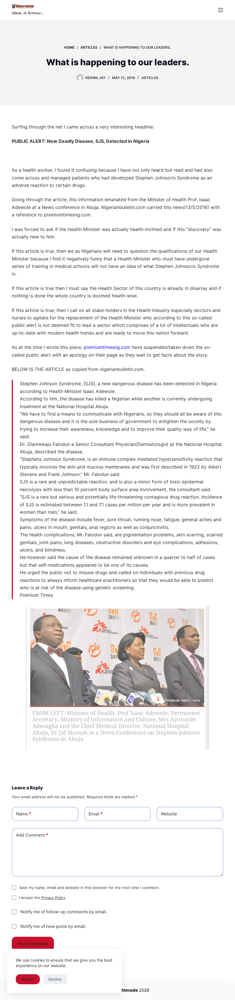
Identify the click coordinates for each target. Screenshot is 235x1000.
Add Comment (32, 835)
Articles (150, 78)
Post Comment (32, 943)
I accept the (42, 897)
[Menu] (220, 10)
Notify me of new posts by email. (53, 926)
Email (96, 814)
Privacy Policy (53, 897)
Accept (27, 979)
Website (169, 814)
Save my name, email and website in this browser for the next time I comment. (89, 887)
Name (23, 814)
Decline (55, 979)
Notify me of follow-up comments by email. (63, 911)
